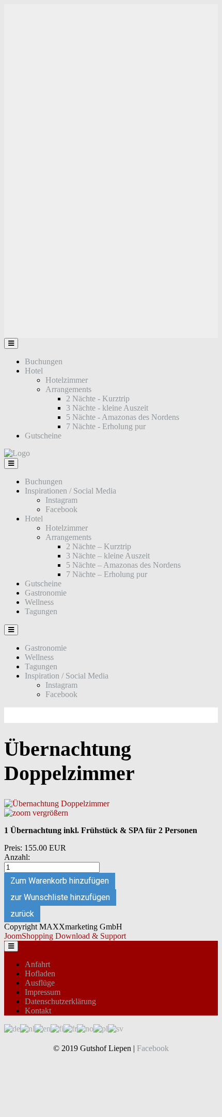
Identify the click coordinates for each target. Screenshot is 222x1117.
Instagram (61, 500)
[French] (70, 1028)
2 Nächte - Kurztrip (98, 398)
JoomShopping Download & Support (65, 936)
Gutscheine (43, 435)
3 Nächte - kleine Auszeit (107, 407)
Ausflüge (40, 982)
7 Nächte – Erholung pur (106, 574)
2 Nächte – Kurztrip (98, 546)
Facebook (61, 509)
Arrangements (68, 389)
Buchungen (43, 361)
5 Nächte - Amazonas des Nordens (122, 417)
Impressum (42, 992)
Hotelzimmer (66, 380)
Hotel (34, 370)
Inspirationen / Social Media (70, 490)
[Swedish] (115, 1028)
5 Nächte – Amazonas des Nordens (123, 565)
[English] (43, 1028)
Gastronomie (46, 592)
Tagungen (41, 611)
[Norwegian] (85, 1028)
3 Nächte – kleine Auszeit (108, 555)
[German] (12, 1028)
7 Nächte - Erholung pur (106, 426)
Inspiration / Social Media (66, 675)
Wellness (39, 602)
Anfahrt (37, 964)
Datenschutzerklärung (60, 1001)
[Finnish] (57, 1028)
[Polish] (100, 1028)
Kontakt (38, 1010)
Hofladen (40, 973)
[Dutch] (27, 1028)
